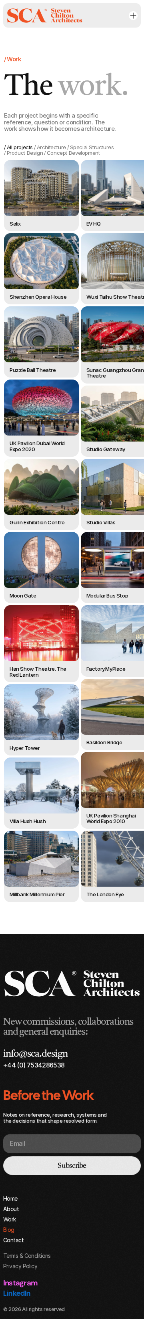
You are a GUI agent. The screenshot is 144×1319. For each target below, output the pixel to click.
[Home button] (44, 15)
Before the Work (48, 1094)
